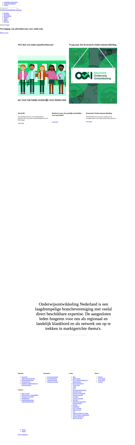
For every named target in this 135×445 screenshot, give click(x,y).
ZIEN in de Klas (77, 418)
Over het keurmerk (52, 377)
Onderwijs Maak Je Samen (80, 413)
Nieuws (6, 20)
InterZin (75, 405)
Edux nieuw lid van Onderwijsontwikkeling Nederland (39, 166)
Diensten (6, 13)
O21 (74, 411)
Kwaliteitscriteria (52, 378)
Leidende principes (52, 382)
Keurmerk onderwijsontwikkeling (28, 377)
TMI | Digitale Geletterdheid (81, 415)
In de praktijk (7, 16)
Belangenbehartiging (28, 380)
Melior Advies (77, 410)
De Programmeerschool (79, 390)
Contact (6, 5)
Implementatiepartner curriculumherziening (28, 401)
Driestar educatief (78, 395)
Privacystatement (23, 434)
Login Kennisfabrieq (10, 3)
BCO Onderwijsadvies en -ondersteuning (80, 381)
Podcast (100, 382)
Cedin (74, 387)
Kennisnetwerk (26, 382)
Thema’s (6, 17)
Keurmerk (7, 14)
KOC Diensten (77, 408)
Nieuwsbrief (101, 378)
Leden (5, 19)
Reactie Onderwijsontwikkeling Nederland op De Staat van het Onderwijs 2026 (48, 250)
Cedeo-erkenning (52, 380)
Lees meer (21, 123)
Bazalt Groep (76, 378)
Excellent (75, 397)
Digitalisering (25, 398)
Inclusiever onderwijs (28, 397)
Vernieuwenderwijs (78, 416)
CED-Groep (76, 385)
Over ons (6, 22)
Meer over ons (4, 33)
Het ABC (75, 400)
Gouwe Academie (78, 398)
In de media (101, 380)
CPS (74, 388)
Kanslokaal (76, 406)
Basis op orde (25, 393)
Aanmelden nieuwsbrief (11, 2)
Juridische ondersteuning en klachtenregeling (30, 384)
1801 (74, 377)
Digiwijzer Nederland (79, 393)
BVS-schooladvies (78, 383)
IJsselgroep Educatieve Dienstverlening (79, 402)
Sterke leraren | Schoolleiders (30, 395)
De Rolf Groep (77, 392)
